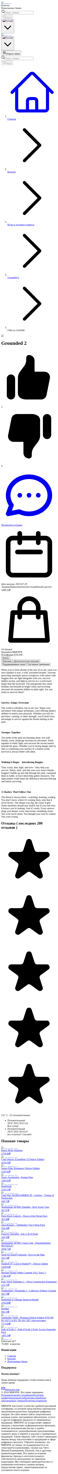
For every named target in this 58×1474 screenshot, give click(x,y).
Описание (7, 661)
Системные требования (38, 664)
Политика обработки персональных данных (23, 1399)
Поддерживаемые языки (13, 664)
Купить (5, 658)
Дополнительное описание (26, 661)
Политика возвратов (36, 1400)
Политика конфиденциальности (22, 1396)
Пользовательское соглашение (17, 1395)
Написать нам (12, 1389)
